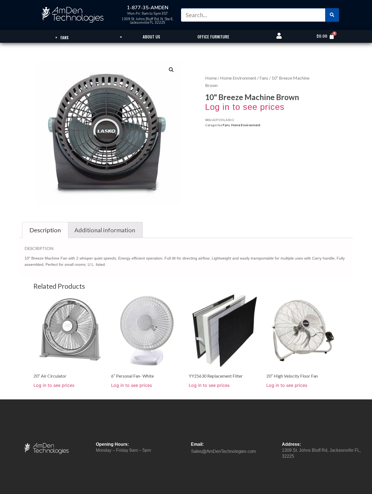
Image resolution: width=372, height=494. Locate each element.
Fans (264, 77)
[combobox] (62, 37)
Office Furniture (213, 37)
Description (45, 230)
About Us (151, 37)
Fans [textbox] (62, 37)
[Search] (332, 15)
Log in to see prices (245, 107)
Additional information (104, 230)
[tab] (45, 230)
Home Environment (238, 77)
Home (211, 77)
